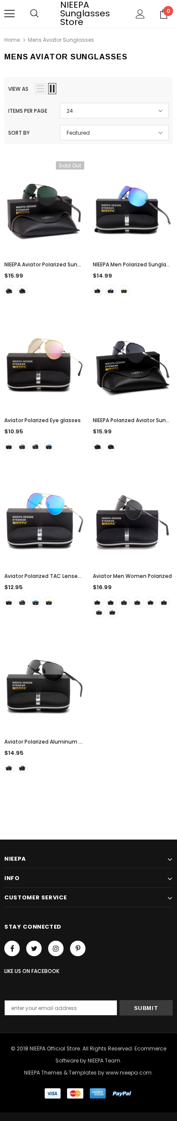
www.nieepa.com (129, 1072)
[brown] (164, 602)
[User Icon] (140, 14)
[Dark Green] (9, 291)
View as (18, 89)
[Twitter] (34, 948)
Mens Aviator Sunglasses (61, 39)
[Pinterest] (77, 948)
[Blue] (111, 291)
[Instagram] (56, 948)
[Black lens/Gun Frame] (111, 602)
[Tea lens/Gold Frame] (138, 602)
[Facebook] (12, 948)
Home (12, 39)
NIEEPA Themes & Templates (60, 1072)
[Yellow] (124, 291)
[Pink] (9, 446)
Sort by (19, 132)
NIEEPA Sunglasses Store (85, 13)
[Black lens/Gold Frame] (124, 602)
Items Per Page (27, 110)
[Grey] (22, 291)
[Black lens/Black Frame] (98, 602)
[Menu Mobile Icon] (9, 14)
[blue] (99, 612)
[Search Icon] (34, 13)
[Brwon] (9, 768)
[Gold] (49, 602)
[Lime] (113, 612)
